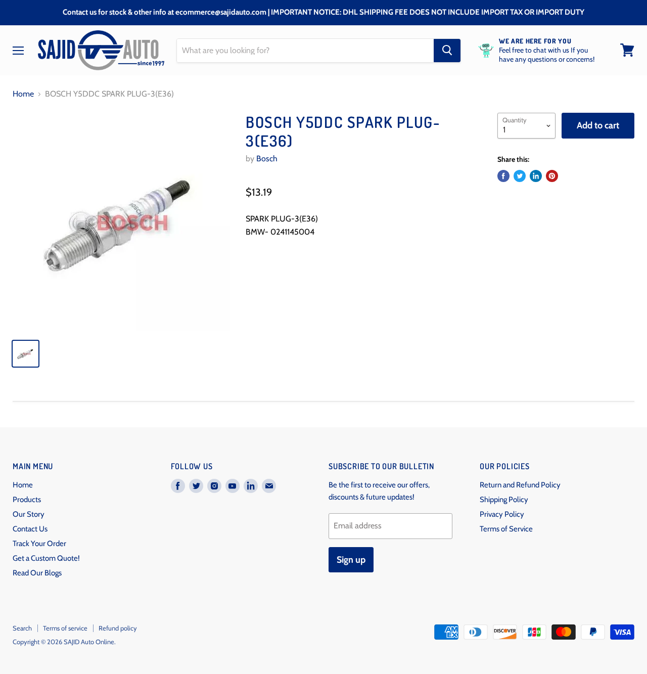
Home (23, 94)
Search (22, 628)
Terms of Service (506, 528)
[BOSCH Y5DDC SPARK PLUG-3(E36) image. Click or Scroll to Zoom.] (121, 222)
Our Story (28, 514)
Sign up (351, 559)
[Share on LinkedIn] (536, 176)
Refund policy (118, 628)
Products (27, 499)
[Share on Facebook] (503, 176)
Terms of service (65, 628)
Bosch (267, 158)
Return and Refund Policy (520, 484)
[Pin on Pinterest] (552, 176)
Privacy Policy (502, 514)
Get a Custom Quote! (46, 558)
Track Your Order (39, 543)
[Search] (447, 50)
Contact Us (30, 528)
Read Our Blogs (37, 572)
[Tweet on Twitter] (520, 176)
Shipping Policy (504, 499)
